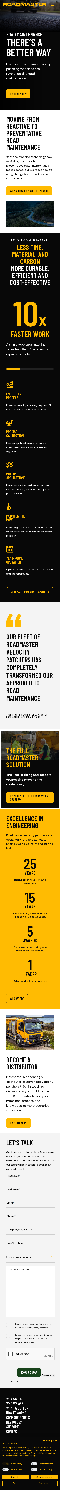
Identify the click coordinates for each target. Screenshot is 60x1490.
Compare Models (18, 1417)
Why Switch (15, 1399)
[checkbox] (5, 1463)
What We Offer (17, 1408)
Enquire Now (29, 1372)
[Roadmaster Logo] (24, 4)
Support (12, 1426)
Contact (12, 1431)
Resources (14, 1422)
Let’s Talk (19, 1142)
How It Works (16, 1412)
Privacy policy (50, 1440)
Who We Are (14, 1403)
